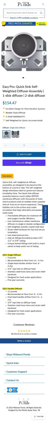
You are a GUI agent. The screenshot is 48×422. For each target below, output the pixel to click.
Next (44, 53)
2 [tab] (25, 77)
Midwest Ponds (19, 408)
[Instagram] (28, 399)
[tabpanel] (24, 52)
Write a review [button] (24, 341)
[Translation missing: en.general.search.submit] (41, 13)
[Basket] (43, 4)
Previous (3, 53)
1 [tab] (23, 77)
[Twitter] (23, 399)
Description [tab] (7, 176)
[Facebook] (19, 399)
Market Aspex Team (30, 410)
